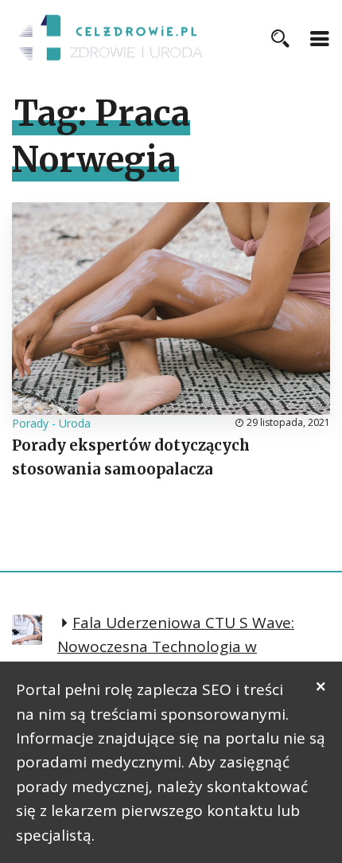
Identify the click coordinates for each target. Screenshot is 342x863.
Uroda (75, 423)
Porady (30, 423)
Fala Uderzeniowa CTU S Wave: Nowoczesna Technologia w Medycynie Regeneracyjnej (175, 646)
